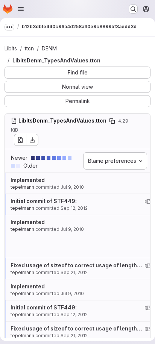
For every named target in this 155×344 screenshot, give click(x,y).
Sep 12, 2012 (74, 208)
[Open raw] (20, 140)
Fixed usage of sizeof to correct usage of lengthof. (77, 265)
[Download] (32, 140)
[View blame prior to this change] (148, 202)
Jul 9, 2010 (72, 187)
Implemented (28, 180)
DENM (49, 48)
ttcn (29, 48)
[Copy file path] (112, 121)
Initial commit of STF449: (44, 201)
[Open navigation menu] (21, 9)
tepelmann (22, 187)
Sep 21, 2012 (74, 272)
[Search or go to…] (133, 9)
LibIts (11, 48)
